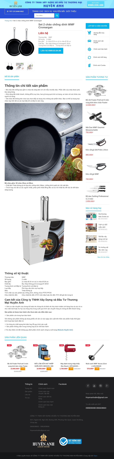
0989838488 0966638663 (96, 408)
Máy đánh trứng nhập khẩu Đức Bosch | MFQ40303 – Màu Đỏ (70, 366)
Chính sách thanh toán (46, 388)
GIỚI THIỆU (71, 11)
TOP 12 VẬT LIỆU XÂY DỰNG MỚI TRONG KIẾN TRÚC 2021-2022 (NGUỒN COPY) (104, 226)
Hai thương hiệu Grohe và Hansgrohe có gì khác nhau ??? (104, 215)
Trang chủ (28, 388)
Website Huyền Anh (65, 330)
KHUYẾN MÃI (59, 11)
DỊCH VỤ (48, 11)
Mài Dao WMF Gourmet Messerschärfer (95, 128)
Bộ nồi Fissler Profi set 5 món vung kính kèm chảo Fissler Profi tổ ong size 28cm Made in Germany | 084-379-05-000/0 (97, 101)
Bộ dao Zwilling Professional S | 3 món (97, 197)
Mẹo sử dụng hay (93, 208)
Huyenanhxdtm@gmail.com (97, 397)
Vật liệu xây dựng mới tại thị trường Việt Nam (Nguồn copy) (104, 238)
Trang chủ (8, 21)
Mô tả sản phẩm (12, 76)
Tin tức (27, 398)
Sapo (95, 456)
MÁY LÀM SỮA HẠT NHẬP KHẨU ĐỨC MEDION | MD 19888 (44, 366)
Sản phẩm (28, 391)
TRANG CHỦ (37, 11)
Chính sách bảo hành (46, 402)
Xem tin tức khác (103, 257)
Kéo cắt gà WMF (92, 174)
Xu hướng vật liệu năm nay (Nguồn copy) (103, 248)
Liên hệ (27, 394)
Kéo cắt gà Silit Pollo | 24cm (97, 150)
